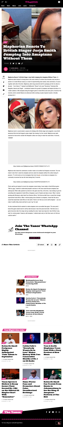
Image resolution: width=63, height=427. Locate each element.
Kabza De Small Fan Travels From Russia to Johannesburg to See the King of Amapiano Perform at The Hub (52, 389)
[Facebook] (46, 412)
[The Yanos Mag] (31, 2)
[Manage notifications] (59, 423)
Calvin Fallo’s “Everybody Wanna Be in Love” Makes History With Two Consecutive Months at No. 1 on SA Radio (36, 301)
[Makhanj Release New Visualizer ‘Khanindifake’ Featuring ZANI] (20, 282)
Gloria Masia (14, 68)
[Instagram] (56, 412)
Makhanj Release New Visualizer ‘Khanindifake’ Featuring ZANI (36, 282)
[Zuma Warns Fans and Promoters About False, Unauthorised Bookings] (31, 374)
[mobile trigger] (3, 2)
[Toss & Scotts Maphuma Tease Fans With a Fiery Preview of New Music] (20, 313)
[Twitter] (49, 412)
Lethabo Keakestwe (8, 359)
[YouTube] (53, 412)
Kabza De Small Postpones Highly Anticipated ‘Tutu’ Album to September (36, 290)
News (5, 42)
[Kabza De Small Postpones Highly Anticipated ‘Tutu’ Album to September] (20, 291)
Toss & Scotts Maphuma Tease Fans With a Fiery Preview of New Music (35, 312)
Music (27, 285)
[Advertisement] (34, 152)
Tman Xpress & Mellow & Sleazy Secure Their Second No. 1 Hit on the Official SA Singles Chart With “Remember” (10, 389)
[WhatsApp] (59, 412)
